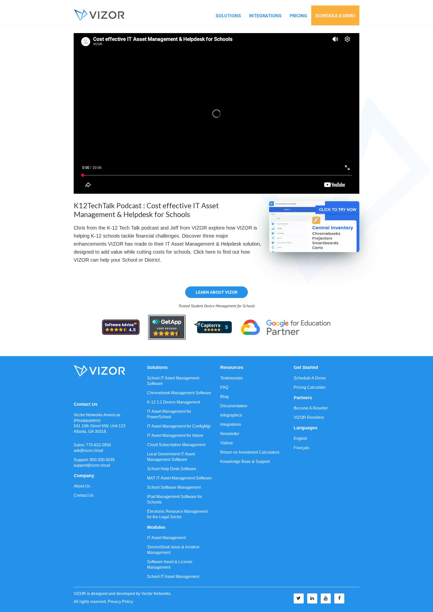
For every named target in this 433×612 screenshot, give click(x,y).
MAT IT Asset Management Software (179, 478)
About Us (82, 486)
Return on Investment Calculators (249, 452)
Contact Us (83, 495)
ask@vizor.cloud (88, 450)
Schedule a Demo (335, 15)
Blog (224, 396)
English (300, 438)
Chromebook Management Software (179, 393)
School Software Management (174, 487)
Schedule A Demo (310, 378)
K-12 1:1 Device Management (173, 402)
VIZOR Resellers (309, 417)
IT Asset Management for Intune (175, 435)
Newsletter (229, 434)
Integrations (265, 15)
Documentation (233, 406)
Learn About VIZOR (217, 292)
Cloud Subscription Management (176, 445)
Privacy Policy (120, 601)
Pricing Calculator (310, 387)
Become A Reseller (311, 408)
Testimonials (231, 378)
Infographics (231, 415)
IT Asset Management (166, 538)
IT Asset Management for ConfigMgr (179, 426)
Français (301, 448)
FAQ (224, 387)
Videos (226, 443)
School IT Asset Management (173, 576)
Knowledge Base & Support (245, 461)
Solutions (228, 15)
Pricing (298, 15)
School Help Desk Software (171, 469)
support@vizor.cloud (92, 465)
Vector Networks (155, 593)
